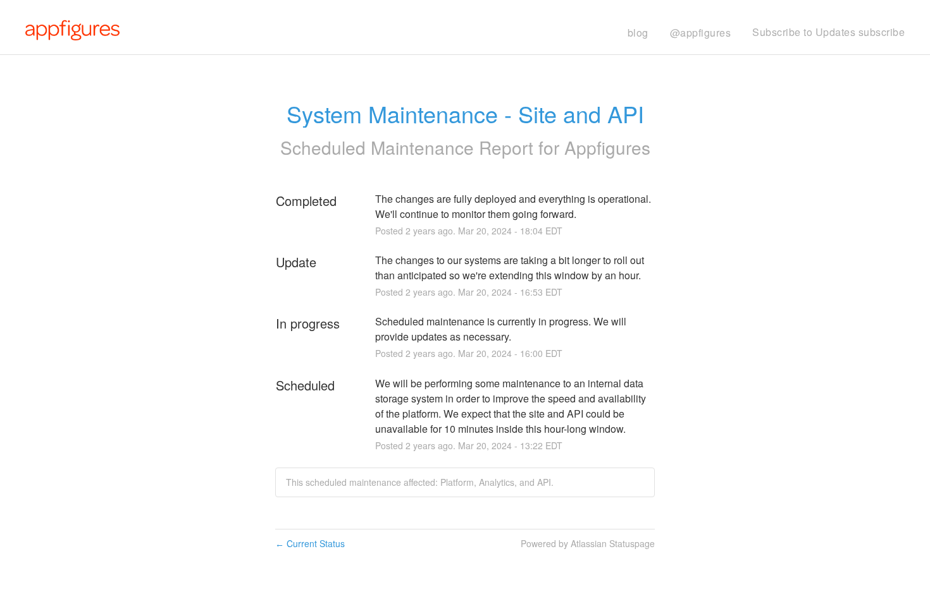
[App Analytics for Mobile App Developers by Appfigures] (72, 28)
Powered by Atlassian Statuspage (588, 543)
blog (638, 32)
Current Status (310, 543)
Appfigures (607, 147)
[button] (828, 32)
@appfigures (700, 32)
